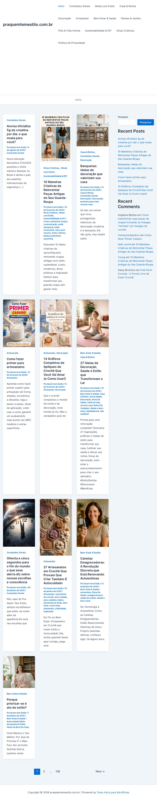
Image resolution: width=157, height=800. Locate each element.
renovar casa (86, 204)
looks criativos (58, 233)
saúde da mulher (88, 598)
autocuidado (96, 396)
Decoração (64, 18)
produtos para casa (89, 201)
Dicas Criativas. (126, 30)
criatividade (60, 608)
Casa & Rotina (128, 6)
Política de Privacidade (71, 42)
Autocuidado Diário (16, 721)
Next (100, 771)
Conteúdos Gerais (79, 6)
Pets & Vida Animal (69, 30)
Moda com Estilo (105, 6)
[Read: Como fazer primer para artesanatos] (19, 323)
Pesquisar (123, 117)
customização (50, 224)
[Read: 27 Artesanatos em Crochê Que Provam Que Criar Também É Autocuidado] (56, 526)
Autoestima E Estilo (53, 603)
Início (61, 6)
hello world (124, 244)
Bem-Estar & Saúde (105, 18)
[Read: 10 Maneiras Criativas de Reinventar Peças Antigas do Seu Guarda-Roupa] (56, 138)
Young (121, 257)
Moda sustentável (52, 236)
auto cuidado (60, 597)
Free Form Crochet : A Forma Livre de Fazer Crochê (135, 273)
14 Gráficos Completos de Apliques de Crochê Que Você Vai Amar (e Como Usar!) (135, 190)
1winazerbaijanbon (128, 235)
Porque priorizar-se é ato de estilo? (17, 703)
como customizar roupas (55, 221)
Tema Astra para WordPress (113, 792)
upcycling (48, 238)
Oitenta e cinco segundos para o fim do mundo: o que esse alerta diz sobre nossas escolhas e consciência (19, 570)
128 (58, 771)
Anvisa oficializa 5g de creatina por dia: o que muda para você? (19, 134)
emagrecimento (95, 595)
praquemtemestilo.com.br (28, 24)
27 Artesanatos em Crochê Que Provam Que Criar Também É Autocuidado (55, 575)
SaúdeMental (92, 411)
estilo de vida (93, 402)
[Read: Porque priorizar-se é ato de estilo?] (19, 671)
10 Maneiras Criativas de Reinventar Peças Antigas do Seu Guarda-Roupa (134, 155)
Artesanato (82, 18)
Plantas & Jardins (131, 18)
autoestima (85, 592)
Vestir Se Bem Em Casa (18, 727)
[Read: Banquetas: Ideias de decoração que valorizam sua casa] (93, 130)
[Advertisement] (78, 71)
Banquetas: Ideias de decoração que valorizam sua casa (91, 174)
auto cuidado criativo (53, 600)
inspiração (48, 611)
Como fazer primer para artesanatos (16, 363)
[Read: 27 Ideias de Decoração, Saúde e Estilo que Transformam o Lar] (93, 323)
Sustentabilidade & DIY (98, 30)
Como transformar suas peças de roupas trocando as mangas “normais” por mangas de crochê (134, 222)
